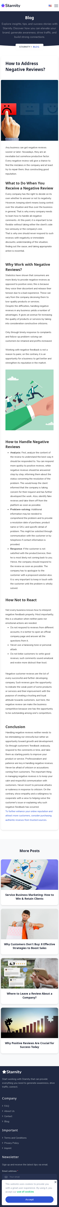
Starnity (24, 46)
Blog (36, 46)
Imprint (7, 1148)
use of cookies (25, 1191)
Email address (10, 1171)
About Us (9, 1111)
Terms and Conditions (15, 1138)
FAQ (6, 1106)
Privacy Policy (11, 1143)
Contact (8, 1116)
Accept (29, 1199)
